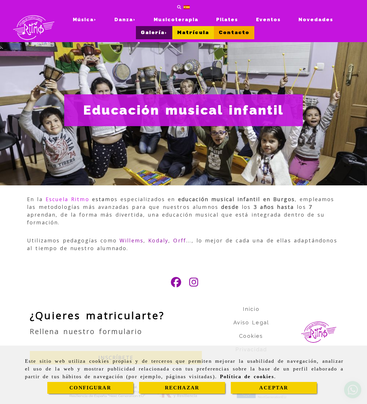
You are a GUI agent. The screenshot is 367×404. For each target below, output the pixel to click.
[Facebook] (176, 284)
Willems (131, 240)
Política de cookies (247, 376)
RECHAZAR (182, 388)
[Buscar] (179, 7)
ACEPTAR (273, 388)
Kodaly (158, 240)
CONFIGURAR (90, 388)
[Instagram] (193, 284)
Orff (179, 240)
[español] (187, 6)
